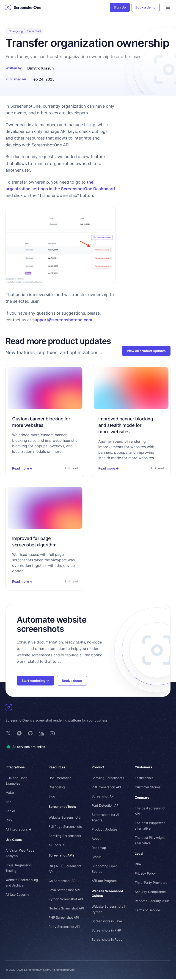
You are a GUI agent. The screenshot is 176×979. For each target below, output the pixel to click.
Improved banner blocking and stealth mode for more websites (125, 425)
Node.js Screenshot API (66, 908)
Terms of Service (147, 910)
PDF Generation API (106, 787)
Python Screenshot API (66, 899)
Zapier (10, 811)
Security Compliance (150, 892)
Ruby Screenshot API (64, 927)
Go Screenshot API (63, 881)
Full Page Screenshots (65, 826)
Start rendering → (35, 681)
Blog (52, 796)
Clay (9, 820)
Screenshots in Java (107, 921)
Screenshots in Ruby (107, 939)
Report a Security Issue (152, 901)
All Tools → (57, 845)
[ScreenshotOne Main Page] (23, 7)
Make (10, 792)
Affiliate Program (104, 881)
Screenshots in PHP (106, 930)
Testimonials (144, 778)
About (96, 838)
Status (96, 857)
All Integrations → (19, 829)
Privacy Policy (145, 873)
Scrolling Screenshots (65, 836)
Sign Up (120, 7)
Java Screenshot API (64, 890)
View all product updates (146, 351)
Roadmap (99, 848)
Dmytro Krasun (40, 68)
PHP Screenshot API (64, 917)
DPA (138, 864)
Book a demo (145, 7)
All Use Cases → (18, 894)
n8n (8, 802)
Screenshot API (103, 796)
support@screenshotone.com (62, 319)
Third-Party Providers (151, 882)
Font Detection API (105, 805)
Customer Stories (147, 787)
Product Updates (104, 829)
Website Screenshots (64, 817)
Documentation (60, 778)
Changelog (16, 31)
